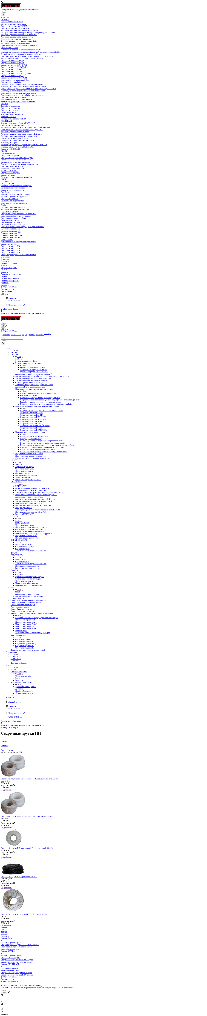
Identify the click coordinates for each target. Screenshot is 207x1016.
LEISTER (19, 359)
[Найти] (3, 14)
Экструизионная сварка (10, 971)
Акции (4, 930)
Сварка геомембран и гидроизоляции (16, 947)
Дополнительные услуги (25, 687)
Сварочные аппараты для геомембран (16, 973)
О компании (16, 656)
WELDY (18, 464)
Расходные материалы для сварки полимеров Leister (41, 411)
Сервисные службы (23, 676)
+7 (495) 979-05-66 (9, 287)
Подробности (6, 790)
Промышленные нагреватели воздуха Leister (38, 393)
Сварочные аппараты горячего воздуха (17, 960)
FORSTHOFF (20, 559)
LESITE (18, 521)
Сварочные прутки (23, 639)
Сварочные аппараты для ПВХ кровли (17, 975)
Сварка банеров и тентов (11, 949)
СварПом (19, 574)
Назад (15, 350)
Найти (4, 993)
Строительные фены (9, 968)
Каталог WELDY (8, 951)
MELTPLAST (20, 486)
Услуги (13, 669)
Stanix (17, 592)
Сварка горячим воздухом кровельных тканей (20, 945)
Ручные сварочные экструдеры (32, 367)
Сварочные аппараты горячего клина (16, 962)
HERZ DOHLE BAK (23, 544)
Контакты (5, 936)
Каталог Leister (7, 938)
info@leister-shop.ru (10, 309)
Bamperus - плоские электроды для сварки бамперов (36, 618)
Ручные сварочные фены (11, 942)
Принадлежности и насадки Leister (34, 436)
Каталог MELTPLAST (10, 964)
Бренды (4, 934)
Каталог (14, 352)
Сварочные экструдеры (10, 958)
